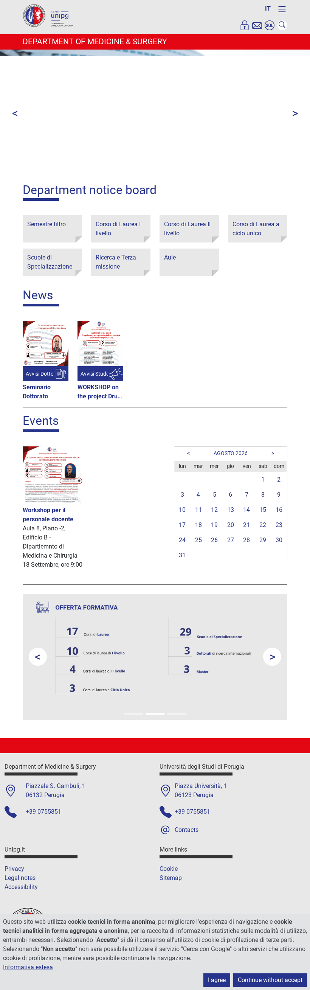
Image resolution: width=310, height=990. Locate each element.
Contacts (186, 829)
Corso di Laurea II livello (187, 229)
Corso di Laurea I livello (118, 229)
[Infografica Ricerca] (176, 713)
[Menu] (282, 9)
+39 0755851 (43, 811)
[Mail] (257, 25)
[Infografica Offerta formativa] (133, 713)
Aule (170, 257)
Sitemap (171, 877)
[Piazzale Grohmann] (144, 170)
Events (41, 420)
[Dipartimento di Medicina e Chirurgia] (123, 170)
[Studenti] (186, 170)
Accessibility (21, 887)
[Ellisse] (102, 170)
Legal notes (20, 877)
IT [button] (268, 8)
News (38, 295)
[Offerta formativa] (155, 713)
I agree (217, 980)
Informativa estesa (28, 967)
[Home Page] (51, 16)
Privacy (14, 868)
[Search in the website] (282, 25)
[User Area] (245, 25)
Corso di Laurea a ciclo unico (255, 229)
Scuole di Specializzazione (49, 262)
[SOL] (269, 25)
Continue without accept (270, 980)
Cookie (169, 868)
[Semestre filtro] (207, 170)
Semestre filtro (46, 224)
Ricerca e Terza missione (116, 262)
